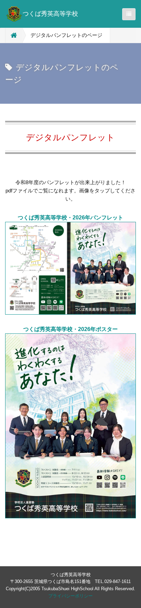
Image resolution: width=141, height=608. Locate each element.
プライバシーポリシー (70, 595)
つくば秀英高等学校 (50, 13)
